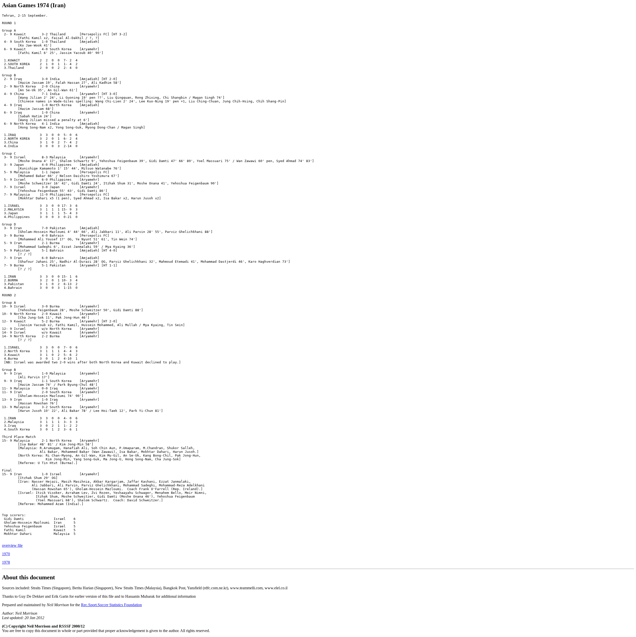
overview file (12, 545)
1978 (6, 562)
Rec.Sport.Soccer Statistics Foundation (111, 605)
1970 (6, 554)
